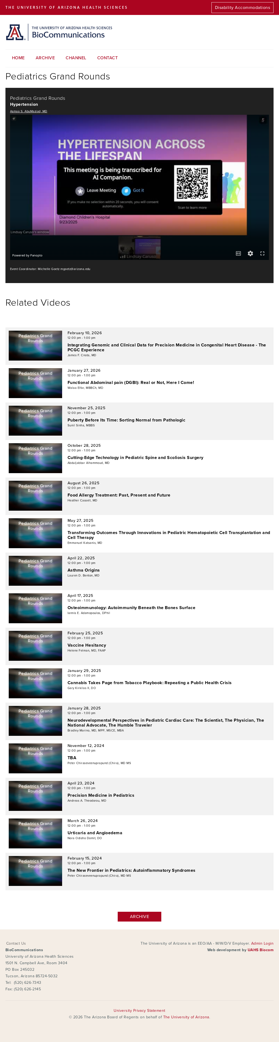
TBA (72, 758)
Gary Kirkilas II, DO (82, 688)
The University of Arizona (186, 1017)
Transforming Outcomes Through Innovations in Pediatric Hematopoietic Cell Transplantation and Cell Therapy (169, 535)
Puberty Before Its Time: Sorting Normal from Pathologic (126, 420)
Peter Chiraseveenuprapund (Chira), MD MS (99, 763)
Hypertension (24, 104)
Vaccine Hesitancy (87, 645)
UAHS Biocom (261, 950)
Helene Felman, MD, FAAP (87, 650)
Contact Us (16, 943)
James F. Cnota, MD (82, 355)
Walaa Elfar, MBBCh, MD (86, 388)
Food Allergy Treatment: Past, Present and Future (119, 495)
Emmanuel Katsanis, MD (85, 543)
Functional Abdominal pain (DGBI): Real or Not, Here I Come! (131, 382)
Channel (76, 58)
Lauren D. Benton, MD (84, 575)
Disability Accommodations (242, 7)
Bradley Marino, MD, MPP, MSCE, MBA (96, 730)
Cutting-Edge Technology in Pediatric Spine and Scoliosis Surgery (136, 457)
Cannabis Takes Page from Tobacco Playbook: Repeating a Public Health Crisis (150, 683)
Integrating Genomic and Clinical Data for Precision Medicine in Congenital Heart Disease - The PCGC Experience (167, 347)
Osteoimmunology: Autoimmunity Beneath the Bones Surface (131, 607)
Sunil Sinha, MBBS (81, 425)
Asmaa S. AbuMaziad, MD (28, 111)
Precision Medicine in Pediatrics (101, 795)
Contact (107, 58)
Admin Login (262, 943)
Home (18, 58)
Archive (45, 58)
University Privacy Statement (139, 1010)
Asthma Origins (84, 570)
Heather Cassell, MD (83, 500)
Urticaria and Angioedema (95, 833)
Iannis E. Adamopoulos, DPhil (89, 613)
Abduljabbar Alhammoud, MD (89, 463)
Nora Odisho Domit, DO (85, 838)
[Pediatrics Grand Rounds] (35, 359)
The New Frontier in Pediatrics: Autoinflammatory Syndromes (132, 870)
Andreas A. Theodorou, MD (87, 800)
